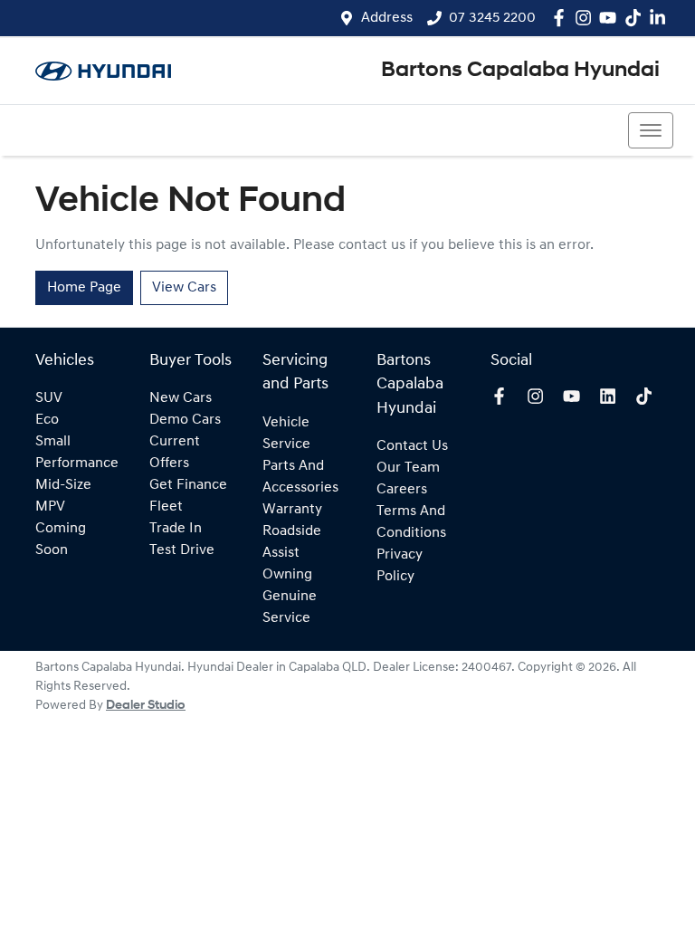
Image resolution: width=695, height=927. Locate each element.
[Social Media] (636, 17)
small (53, 442)
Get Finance (188, 485)
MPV (50, 507)
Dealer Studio (146, 705)
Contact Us (412, 446)
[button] (650, 130)
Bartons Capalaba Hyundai (520, 70)
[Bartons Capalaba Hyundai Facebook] (562, 17)
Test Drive (181, 550)
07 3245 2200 (492, 18)
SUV (48, 398)
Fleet (166, 507)
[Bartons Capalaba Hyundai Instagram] (587, 17)
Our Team (408, 468)
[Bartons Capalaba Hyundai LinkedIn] (661, 17)
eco (47, 420)
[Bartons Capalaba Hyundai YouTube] (611, 17)
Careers (401, 490)
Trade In (175, 528)
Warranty (292, 509)
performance (77, 463)
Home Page (84, 288)
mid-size (63, 485)
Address (387, 18)
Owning (287, 575)
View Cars (184, 288)
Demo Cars (185, 420)
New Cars (180, 398)
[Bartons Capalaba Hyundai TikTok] (647, 396)
